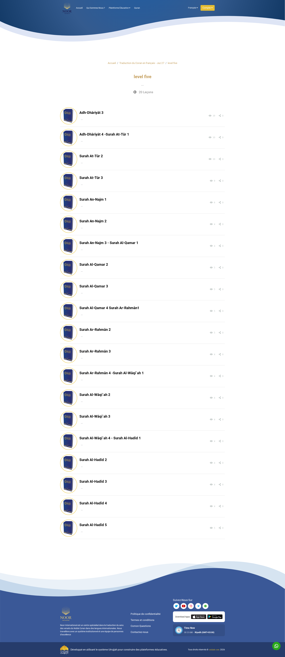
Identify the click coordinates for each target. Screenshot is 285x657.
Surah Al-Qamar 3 (93, 286)
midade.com (214, 650)
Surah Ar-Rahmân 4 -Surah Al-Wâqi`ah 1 (111, 373)
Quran (137, 8)
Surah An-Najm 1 (93, 199)
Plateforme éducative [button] (119, 8)
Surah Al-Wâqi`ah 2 (94, 395)
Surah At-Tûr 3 (91, 178)
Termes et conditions (142, 620)
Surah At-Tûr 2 (91, 156)
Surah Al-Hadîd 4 (93, 503)
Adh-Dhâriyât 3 (91, 113)
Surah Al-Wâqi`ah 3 (94, 416)
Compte (206, 7)
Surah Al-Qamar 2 (93, 264)
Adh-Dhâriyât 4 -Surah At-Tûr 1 (104, 134)
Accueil (79, 8)
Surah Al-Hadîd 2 (93, 460)
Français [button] (192, 8)
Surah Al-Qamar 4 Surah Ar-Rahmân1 (109, 308)
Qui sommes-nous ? (95, 8)
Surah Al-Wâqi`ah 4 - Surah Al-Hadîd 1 (110, 438)
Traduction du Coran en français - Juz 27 (141, 63)
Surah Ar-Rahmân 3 (95, 351)
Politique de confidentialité (145, 613)
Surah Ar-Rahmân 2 (95, 330)
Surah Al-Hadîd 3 (93, 481)
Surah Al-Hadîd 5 (93, 525)
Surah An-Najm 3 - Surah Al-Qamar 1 (108, 243)
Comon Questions (141, 625)
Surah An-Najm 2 (93, 221)
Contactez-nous (139, 632)
